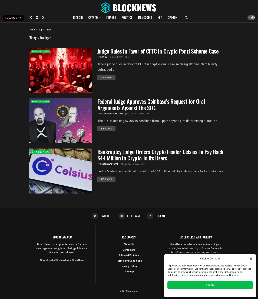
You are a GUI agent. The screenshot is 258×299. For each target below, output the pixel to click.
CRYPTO (93, 17)
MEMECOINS (145, 17)
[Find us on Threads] (43, 17)
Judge (48, 29)
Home (32, 29)
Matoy (103, 57)
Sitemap (129, 271)
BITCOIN (78, 17)
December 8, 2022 (130, 164)
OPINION (172, 17)
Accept (210, 285)
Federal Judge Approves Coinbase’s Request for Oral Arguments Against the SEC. (151, 104)
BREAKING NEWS (40, 51)
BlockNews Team (109, 164)
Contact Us (129, 250)
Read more (108, 77)
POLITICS (127, 17)
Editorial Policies (129, 255)
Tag (40, 29)
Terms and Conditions (129, 261)
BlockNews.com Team (111, 113)
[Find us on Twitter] (30, 17)
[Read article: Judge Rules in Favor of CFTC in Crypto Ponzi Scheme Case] (60, 70)
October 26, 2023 (135, 113)
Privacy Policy (129, 266)
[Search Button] (186, 17)
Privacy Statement (220, 292)
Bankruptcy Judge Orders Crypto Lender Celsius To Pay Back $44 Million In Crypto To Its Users (160, 154)
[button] (251, 258)
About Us (129, 244)
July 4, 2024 (117, 57)
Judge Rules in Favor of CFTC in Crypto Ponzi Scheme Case (158, 51)
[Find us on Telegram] (37, 17)
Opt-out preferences (199, 292)
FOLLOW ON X (13, 17)
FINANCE (111, 17)
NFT (160, 17)
